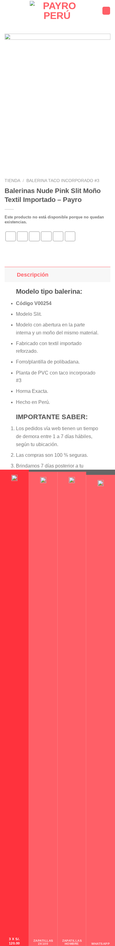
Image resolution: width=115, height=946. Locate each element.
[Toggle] (11, 274)
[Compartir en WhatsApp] (10, 236)
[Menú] (8, 10)
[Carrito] (106, 11)
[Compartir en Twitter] (34, 236)
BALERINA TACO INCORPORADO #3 (62, 180)
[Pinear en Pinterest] (58, 236)
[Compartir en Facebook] (22, 236)
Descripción (32, 275)
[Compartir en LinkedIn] (70, 236)
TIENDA (12, 180)
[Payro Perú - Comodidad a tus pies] (57, 10)
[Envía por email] (46, 236)
